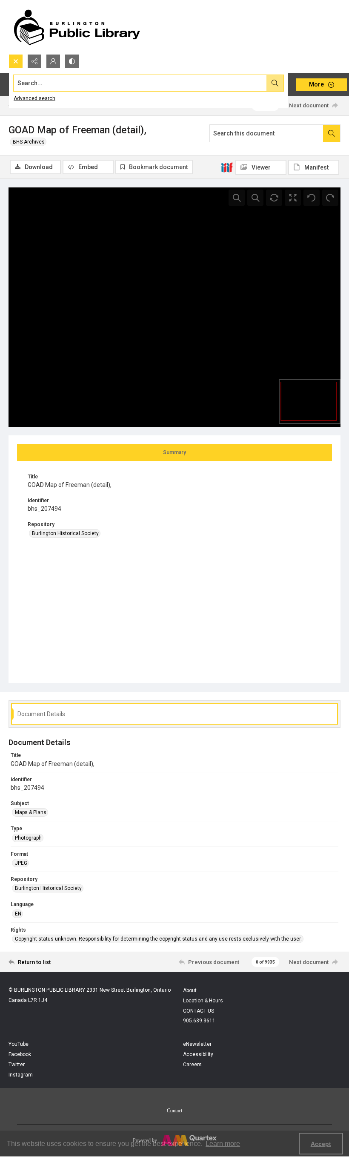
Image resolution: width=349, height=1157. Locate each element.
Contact (174, 1111)
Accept (321, 1143)
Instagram (21, 1075)
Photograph (28, 838)
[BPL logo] (77, 27)
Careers (192, 1065)
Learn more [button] (223, 1143)
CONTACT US (198, 1011)
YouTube (19, 1044)
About (190, 990)
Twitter (17, 1065)
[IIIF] (227, 167)
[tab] (174, 452)
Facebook (20, 1054)
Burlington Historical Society (65, 533)
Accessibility (198, 1054)
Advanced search (34, 98)
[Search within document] (331, 133)
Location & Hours (203, 1001)
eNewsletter (197, 1044)
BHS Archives (29, 142)
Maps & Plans (30, 812)
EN (18, 914)
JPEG (21, 863)
